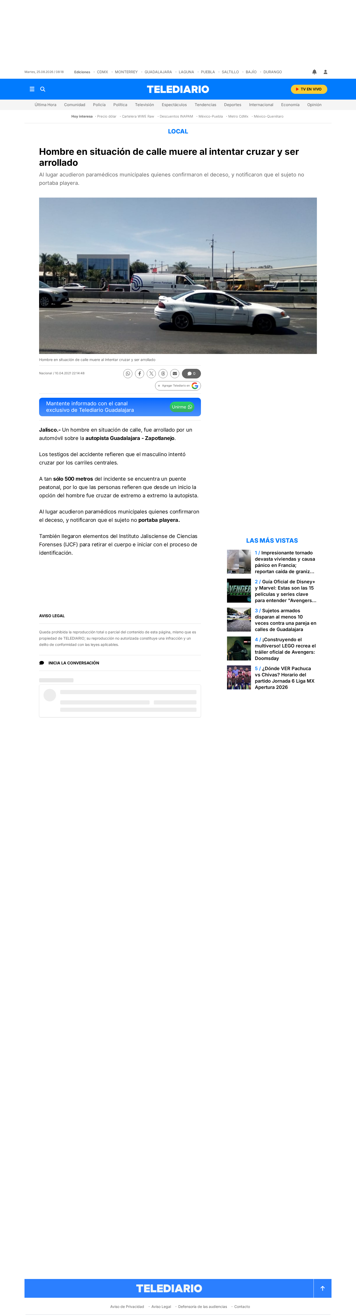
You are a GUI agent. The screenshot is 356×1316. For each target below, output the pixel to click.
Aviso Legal (161, 1306)
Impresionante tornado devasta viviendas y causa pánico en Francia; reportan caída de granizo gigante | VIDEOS (285, 565)
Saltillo (230, 72)
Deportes (232, 104)
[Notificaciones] (314, 72)
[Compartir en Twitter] (151, 373)
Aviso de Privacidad (127, 1306)
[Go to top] (323, 1288)
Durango (272, 72)
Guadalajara (158, 72)
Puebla (208, 72)
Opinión (314, 104)
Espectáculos (174, 104)
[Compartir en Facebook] (139, 373)
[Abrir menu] (32, 89)
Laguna (186, 72)
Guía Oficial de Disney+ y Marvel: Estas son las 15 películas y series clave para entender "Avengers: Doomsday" (285, 594)
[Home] (178, 89)
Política (120, 104)
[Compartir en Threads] (163, 373)
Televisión (144, 104)
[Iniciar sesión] (325, 72)
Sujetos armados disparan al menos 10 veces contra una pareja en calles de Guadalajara (285, 620)
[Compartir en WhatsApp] (127, 373)
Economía (290, 104)
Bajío (251, 72)
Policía (99, 104)
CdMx (102, 72)
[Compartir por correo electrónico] (174, 373)
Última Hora (45, 104)
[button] (178, 385)
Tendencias (205, 104)
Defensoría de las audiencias (202, 1306)
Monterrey (126, 72)
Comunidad (74, 104)
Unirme (179, 406)
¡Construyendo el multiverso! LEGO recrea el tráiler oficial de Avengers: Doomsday (285, 649)
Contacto (242, 1306)
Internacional (261, 104)
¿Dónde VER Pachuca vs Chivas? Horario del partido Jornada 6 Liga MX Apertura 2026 (285, 678)
